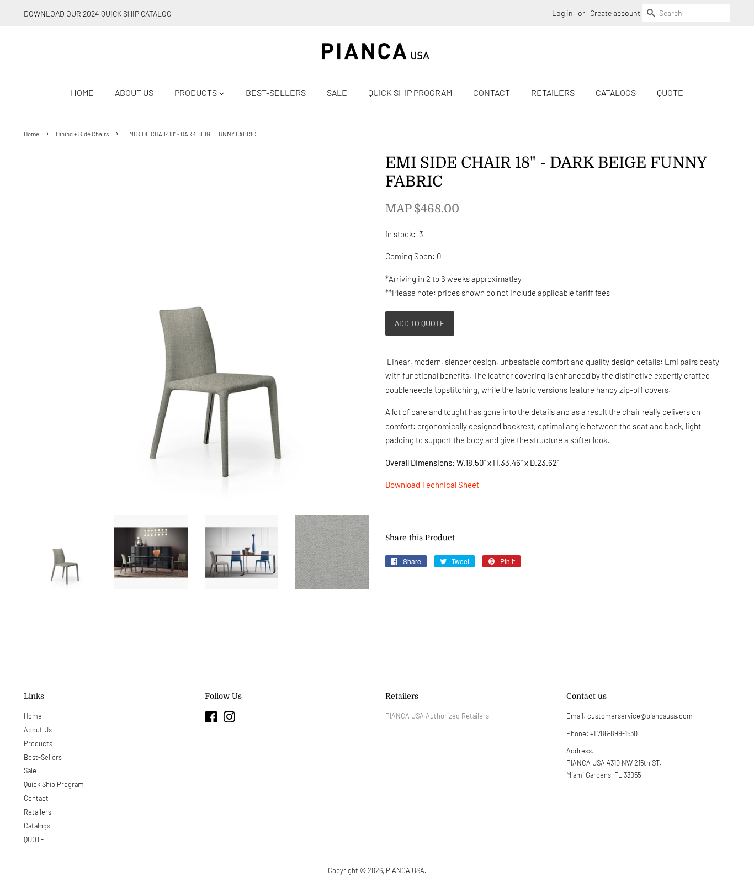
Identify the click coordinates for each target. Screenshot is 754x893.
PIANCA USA (405, 870)
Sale (337, 92)
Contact (491, 92)
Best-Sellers (276, 92)
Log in (562, 13)
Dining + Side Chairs (82, 133)
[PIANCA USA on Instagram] (229, 719)
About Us (134, 92)
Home (82, 92)
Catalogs (616, 92)
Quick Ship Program (410, 92)
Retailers (553, 92)
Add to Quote (420, 323)
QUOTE (670, 92)
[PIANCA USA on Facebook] (211, 719)
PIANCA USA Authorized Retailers (437, 715)
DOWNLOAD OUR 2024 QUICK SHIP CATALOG (98, 13)
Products (196, 92)
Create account (615, 13)
